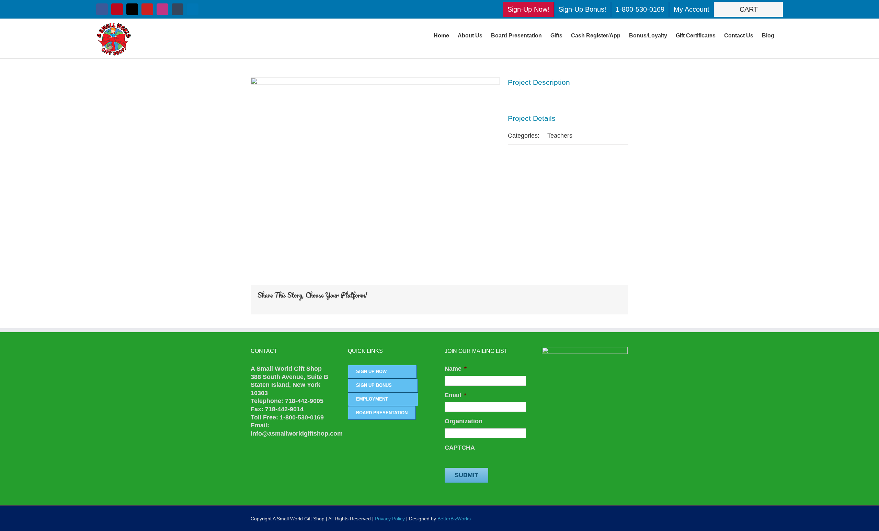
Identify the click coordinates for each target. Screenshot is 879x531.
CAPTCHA (460, 447)
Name (456, 368)
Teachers (559, 135)
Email (455, 395)
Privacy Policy (390, 518)
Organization (463, 421)
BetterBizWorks (454, 518)
